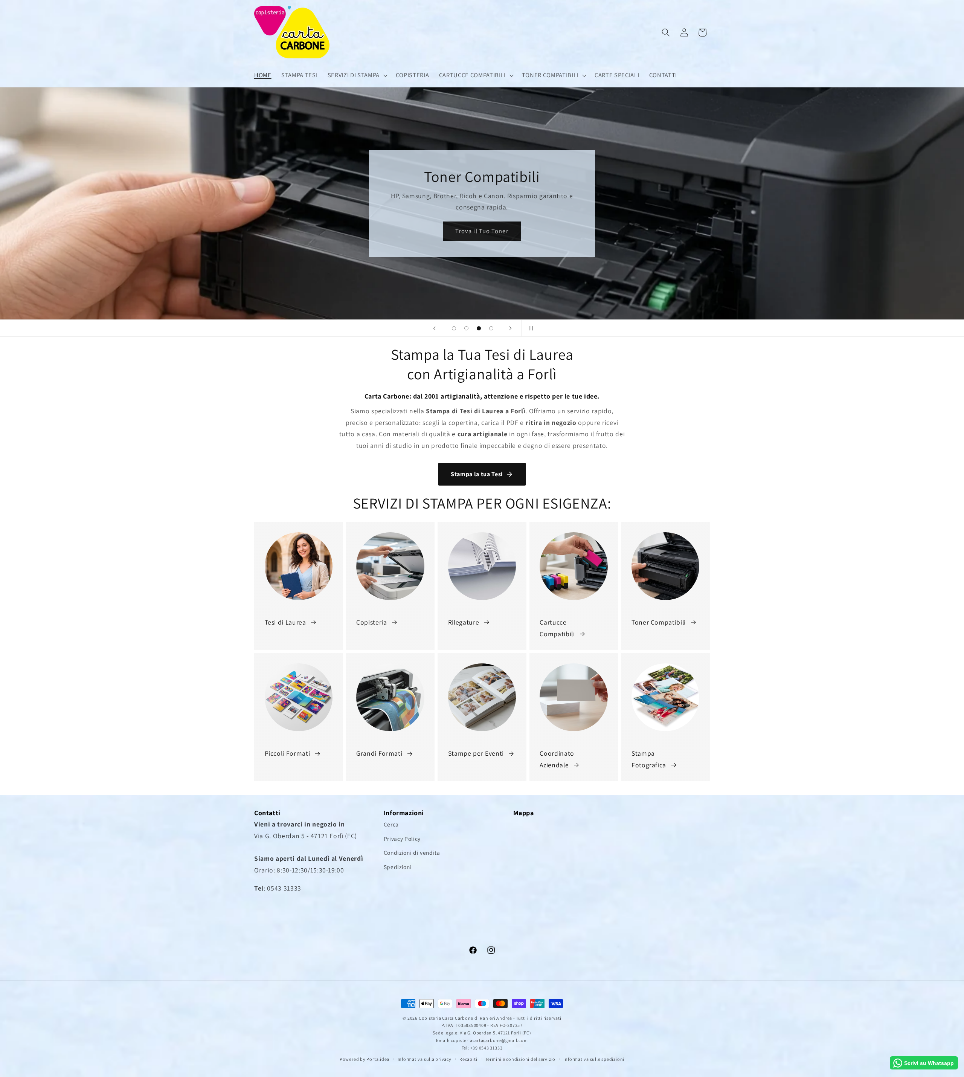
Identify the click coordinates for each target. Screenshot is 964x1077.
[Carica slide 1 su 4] (454, 328)
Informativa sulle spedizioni (593, 1059)
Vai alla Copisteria (482, 231)
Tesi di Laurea (285, 622)
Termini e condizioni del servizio (520, 1059)
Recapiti (468, 1059)
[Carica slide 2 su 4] (466, 328)
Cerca (391, 824)
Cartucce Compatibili (557, 628)
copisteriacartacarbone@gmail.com (489, 1040)
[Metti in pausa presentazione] (529, 328)
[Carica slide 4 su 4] (491, 328)
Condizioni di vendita (412, 852)
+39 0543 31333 (486, 1048)
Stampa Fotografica (648, 759)
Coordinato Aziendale (557, 759)
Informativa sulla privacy (424, 1059)
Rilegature (463, 622)
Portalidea (377, 1059)
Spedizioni (398, 867)
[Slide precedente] (434, 328)
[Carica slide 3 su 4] (479, 328)
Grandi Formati (379, 753)
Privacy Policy (402, 838)
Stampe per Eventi (476, 753)
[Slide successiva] (510, 328)
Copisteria (371, 622)
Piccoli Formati (287, 753)
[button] (356, 75)
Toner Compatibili (658, 622)
